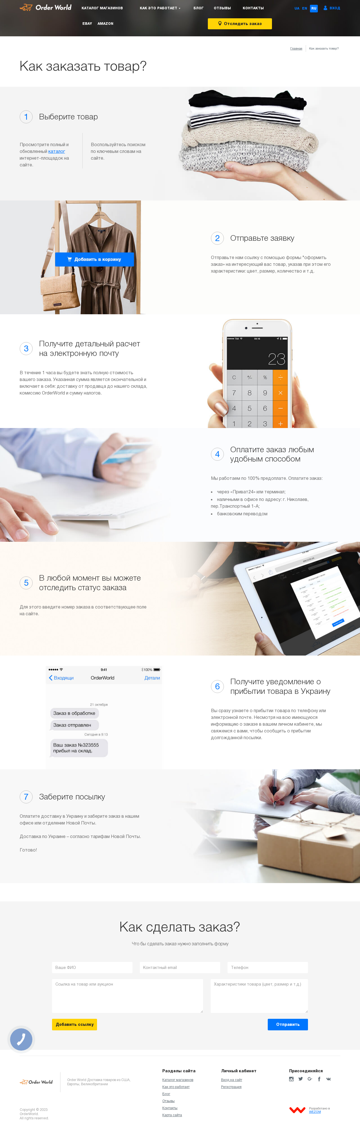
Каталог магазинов (102, 8)
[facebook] (319, 1079)
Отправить (288, 1024)
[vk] (328, 1079)
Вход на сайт (231, 1080)
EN (304, 8)
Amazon (105, 24)
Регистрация (231, 1087)
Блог (199, 8)
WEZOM (315, 1111)
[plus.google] (310, 1079)
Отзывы (222, 8)
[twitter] (300, 1079)
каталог (56, 151)
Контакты (253, 8)
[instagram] (291, 1079)
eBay (87, 24)
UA (296, 8)
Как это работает (176, 1087)
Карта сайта (172, 1115)
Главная (296, 48)
